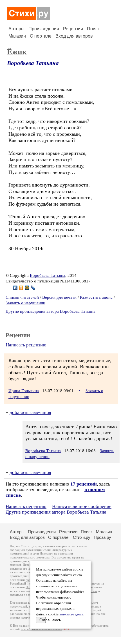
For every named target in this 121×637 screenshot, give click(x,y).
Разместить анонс (96, 297)
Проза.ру (102, 537)
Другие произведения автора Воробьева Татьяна (50, 311)
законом (15, 564)
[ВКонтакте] (15, 287)
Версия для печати (59, 297)
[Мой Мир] (27, 287)
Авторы (16, 28)
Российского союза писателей (41, 629)
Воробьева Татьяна (33, 63)
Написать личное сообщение (81, 506)
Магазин (17, 36)
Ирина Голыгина (23, 390)
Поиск (93, 28)
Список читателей (22, 297)
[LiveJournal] (33, 287)
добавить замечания (30, 412)
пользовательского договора (30, 557)
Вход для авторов (74, 36)
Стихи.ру (81, 537)
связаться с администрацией (29, 594)
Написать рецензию (26, 345)
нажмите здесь (71, 614)
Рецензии (73, 28)
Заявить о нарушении (25, 303)
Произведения (43, 28)
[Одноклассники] (21, 287)
